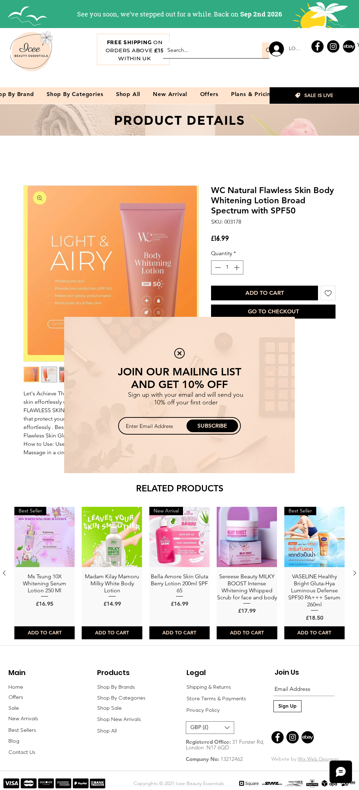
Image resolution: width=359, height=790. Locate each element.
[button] (179, 353)
